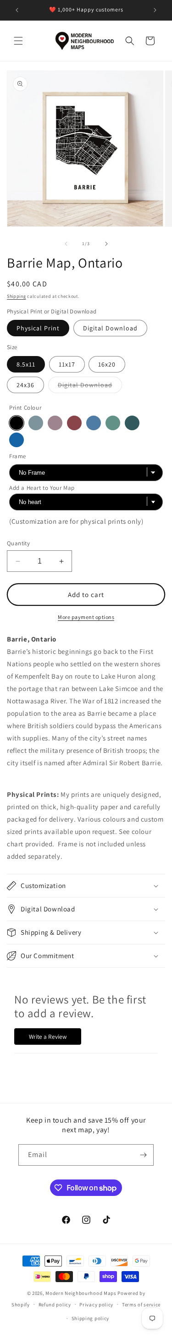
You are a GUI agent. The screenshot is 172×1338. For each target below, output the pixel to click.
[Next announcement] (155, 10)
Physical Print (38, 328)
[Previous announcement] (17, 10)
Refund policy (55, 1304)
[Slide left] (66, 244)
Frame (17, 456)
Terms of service (141, 1304)
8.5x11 (26, 364)
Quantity (18, 543)
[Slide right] (106, 244)
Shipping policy (91, 1318)
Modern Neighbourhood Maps (81, 1293)
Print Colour (25, 407)
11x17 (67, 364)
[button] (18, 41)
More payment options (86, 617)
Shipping (16, 296)
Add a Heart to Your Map (42, 488)
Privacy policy (96, 1304)
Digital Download (110, 328)
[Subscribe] (143, 1155)
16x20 (107, 364)
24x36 (25, 385)
